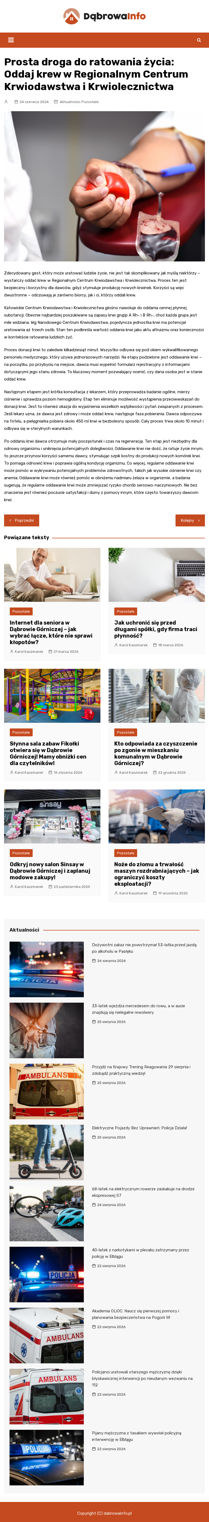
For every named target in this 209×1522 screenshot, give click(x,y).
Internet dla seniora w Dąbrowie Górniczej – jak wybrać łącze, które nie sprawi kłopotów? (51, 632)
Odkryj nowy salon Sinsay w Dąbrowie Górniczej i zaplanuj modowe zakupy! (50, 871)
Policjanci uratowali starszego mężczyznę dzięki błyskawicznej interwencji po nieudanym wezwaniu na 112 (142, 1378)
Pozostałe (90, 102)
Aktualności (70, 102)
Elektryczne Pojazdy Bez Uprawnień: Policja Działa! (139, 1127)
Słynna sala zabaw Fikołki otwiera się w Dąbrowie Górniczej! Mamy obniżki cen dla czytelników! (48, 753)
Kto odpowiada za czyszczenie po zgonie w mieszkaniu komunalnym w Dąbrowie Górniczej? (155, 753)
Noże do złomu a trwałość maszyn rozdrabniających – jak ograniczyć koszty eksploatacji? (156, 874)
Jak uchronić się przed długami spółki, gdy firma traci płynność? (155, 629)
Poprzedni (24, 520)
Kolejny (187, 520)
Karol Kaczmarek (29, 652)
